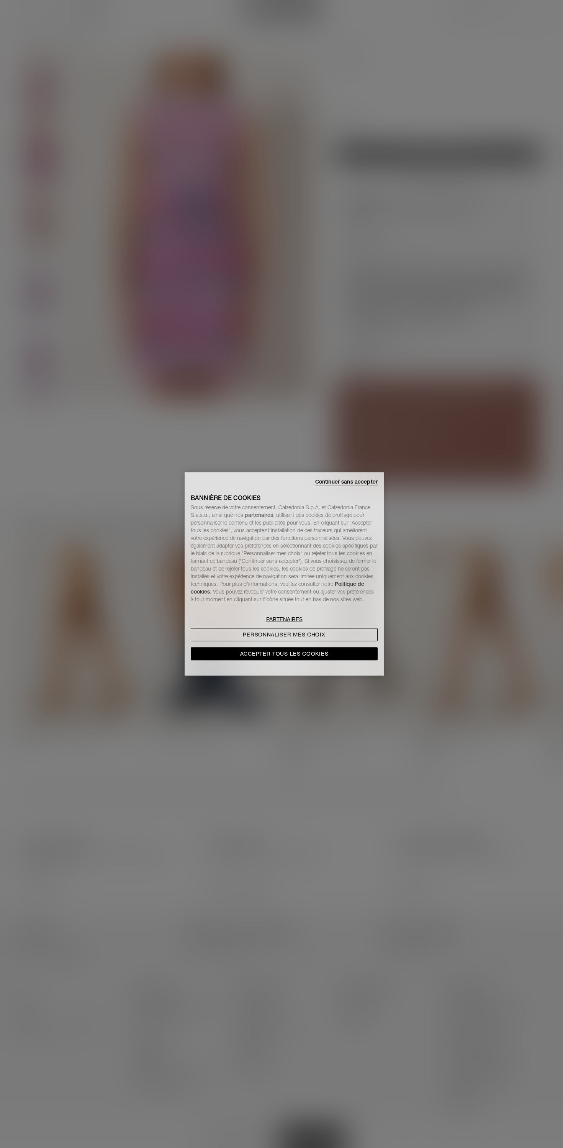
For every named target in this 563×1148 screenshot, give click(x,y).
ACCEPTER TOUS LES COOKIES (284, 654)
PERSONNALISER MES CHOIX (284, 634)
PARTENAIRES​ (284, 619)
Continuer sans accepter (346, 482)
